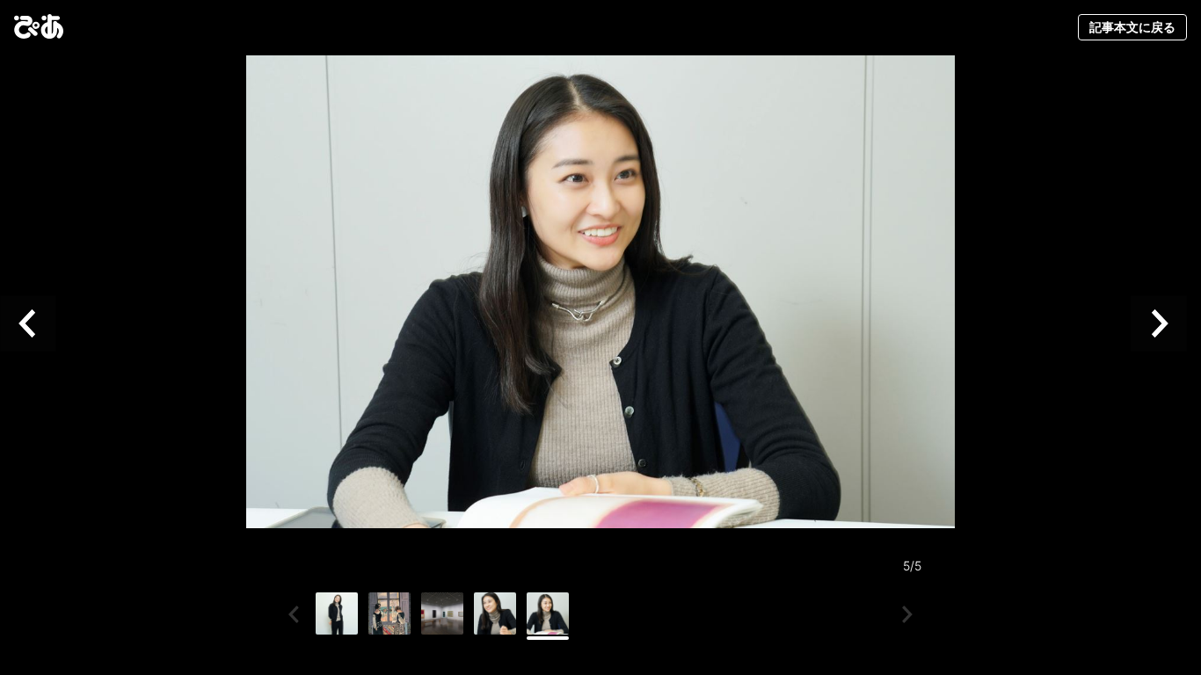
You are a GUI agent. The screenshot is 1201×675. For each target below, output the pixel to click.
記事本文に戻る (1132, 26)
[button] (35, 323)
